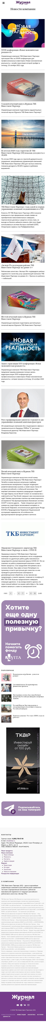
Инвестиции (8, 865)
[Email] (28, 1005)
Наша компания (7, 853)
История (6, 867)
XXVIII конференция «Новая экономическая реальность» (20, 51)
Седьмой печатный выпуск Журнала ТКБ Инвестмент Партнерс (18, 105)
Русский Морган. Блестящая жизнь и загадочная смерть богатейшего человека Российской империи (27, 707)
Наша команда (9, 855)
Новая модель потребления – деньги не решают (26, 675)
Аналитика (7, 869)
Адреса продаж (9, 861)
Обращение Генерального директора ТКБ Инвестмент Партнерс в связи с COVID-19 (19, 549)
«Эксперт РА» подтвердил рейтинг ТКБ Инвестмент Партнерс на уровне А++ (17, 266)
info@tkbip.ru (10, 841)
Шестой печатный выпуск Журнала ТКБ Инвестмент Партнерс (18, 318)
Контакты (7, 859)
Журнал (4, 863)
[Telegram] (21, 1005)
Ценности (6, 1016)
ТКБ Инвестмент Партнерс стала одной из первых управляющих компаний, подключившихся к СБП (22, 208)
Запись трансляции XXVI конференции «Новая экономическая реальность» (21, 365)
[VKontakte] (24, 1005)
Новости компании (10, 871)
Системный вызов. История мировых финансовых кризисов (25, 685)
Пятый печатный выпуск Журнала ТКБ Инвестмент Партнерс (17, 472)
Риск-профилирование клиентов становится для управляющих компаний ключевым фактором (22, 421)
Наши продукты (7, 851)
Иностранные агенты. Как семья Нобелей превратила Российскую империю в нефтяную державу (28, 696)
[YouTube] (17, 1005)
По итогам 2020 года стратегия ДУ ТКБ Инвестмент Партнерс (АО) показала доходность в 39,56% (23, 153)
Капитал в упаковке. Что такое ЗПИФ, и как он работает (28, 716)
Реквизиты (7, 857)
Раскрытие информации (10, 873)
